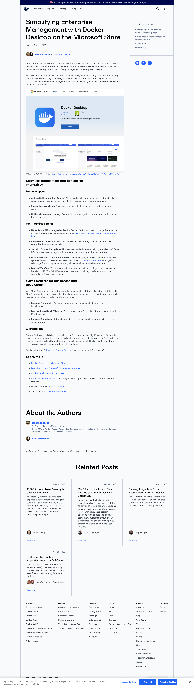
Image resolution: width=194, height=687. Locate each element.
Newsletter (93, 637)
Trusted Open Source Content (71, 624)
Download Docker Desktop (58, 350)
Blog (138, 616)
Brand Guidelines (143, 653)
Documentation (95, 607)
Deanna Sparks (42, 54)
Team (111, 616)
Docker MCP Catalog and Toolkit (39, 628)
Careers (139, 662)
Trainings (93, 616)
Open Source (94, 628)
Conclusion (140, 43)
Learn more (140, 47)
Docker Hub (31, 616)
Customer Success (144, 628)
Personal (112, 607)
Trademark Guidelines (145, 658)
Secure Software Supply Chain (71, 628)
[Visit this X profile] (143, 63)
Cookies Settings (128, 682)
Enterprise (58, 451)
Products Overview (34, 607)
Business (112, 620)
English (163, 607)
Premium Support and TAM (120, 624)
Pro (110, 611)
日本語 (163, 611)
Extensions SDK (95, 620)
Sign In (166, 9)
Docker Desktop (33, 611)
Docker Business (38, 451)
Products (91, 451)
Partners (139, 632)
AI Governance (32, 641)
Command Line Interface (68, 607)
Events (139, 637)
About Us (140, 607)
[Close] (190, 682)
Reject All (148, 682)
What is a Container (144, 611)
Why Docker (141, 620)
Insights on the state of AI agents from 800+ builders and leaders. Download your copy (101, 2)
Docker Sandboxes (34, 637)
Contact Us (141, 666)
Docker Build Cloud (34, 624)
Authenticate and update (43, 378)
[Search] (157, 8)
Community (94, 624)
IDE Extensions (64, 611)
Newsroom (140, 645)
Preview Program (96, 632)
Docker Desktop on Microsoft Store (48, 363)
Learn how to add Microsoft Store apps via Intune (55, 368)
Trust (138, 624)
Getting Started (95, 611)
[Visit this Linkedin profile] (137, 63)
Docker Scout (31, 620)
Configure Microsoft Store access (47, 373)
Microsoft (75, 451)
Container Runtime (66, 616)
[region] (97, 682)
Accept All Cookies (168, 682)
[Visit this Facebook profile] (150, 63)
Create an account (57, 386)
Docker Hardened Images (37, 632)
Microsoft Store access (90, 260)
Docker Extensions (66, 620)
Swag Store (141, 649)
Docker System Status (145, 641)
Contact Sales (114, 632)
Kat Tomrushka (62, 54)
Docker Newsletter (57, 391)
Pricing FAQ (113, 628)
